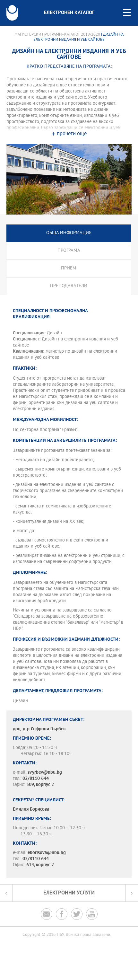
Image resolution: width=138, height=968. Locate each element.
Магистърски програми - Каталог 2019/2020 (57, 34)
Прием (68, 268)
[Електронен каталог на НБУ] (12, 13)
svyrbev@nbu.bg (45, 773)
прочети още (72, 134)
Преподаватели (68, 286)
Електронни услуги (69, 893)
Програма (68, 251)
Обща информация (68, 233)
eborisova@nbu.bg (47, 853)
